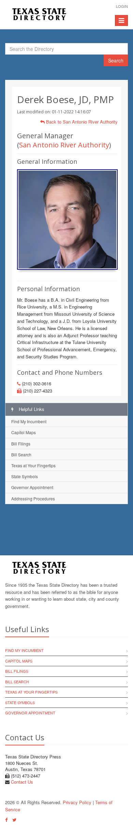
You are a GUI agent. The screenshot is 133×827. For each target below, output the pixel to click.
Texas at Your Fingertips (33, 465)
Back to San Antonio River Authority (81, 121)
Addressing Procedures (33, 498)
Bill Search (21, 454)
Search (115, 60)
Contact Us (22, 782)
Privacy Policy (77, 802)
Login (122, 6)
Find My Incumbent (28, 421)
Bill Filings (20, 443)
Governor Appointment (32, 487)
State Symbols (24, 476)
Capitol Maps (23, 432)
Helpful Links (30, 409)
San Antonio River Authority (64, 144)
